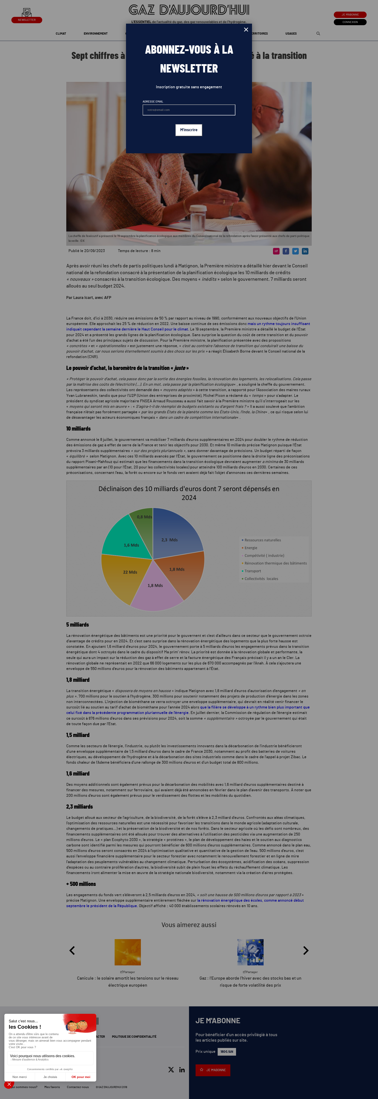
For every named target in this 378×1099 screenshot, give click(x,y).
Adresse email (153, 101)
